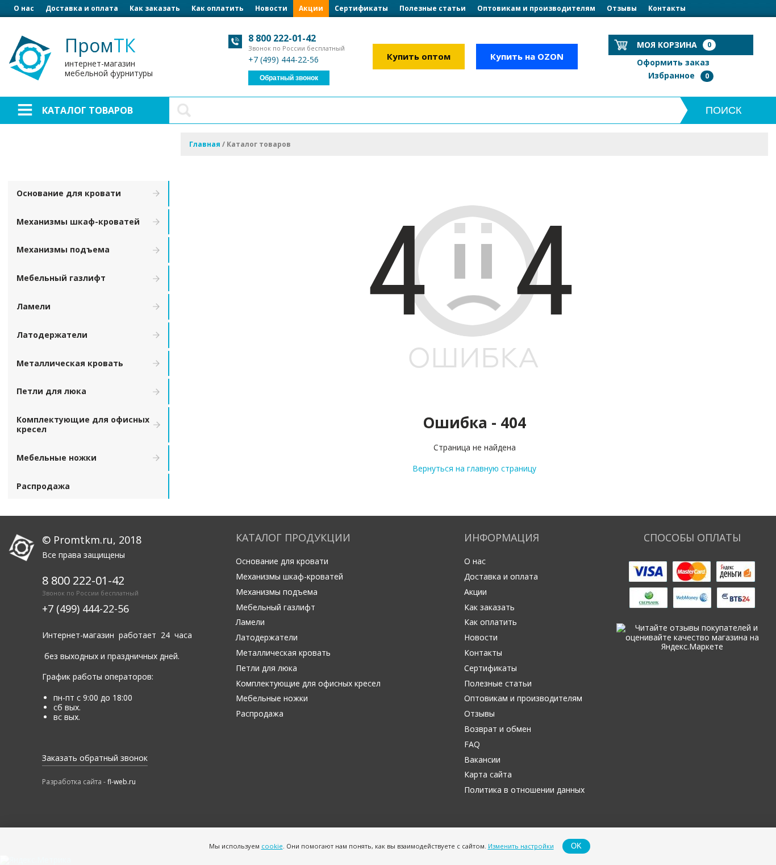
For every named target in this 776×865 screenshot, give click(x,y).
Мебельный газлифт (61, 277)
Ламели (33, 306)
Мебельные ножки (56, 457)
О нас (24, 8)
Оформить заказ (673, 62)
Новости (271, 8)
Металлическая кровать (69, 363)
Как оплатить (217, 8)
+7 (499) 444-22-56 (283, 59)
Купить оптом (418, 56)
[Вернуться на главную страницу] (474, 397)
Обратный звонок (289, 78)
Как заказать (155, 8)
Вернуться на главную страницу (474, 468)
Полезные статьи (432, 8)
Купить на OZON (527, 56)
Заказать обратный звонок (95, 757)
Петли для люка (51, 391)
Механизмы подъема (63, 249)
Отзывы (622, 8)
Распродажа (43, 486)
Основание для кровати (68, 193)
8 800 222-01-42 (282, 38)
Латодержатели (51, 334)
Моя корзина (674, 44)
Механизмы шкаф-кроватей (78, 221)
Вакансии (482, 759)
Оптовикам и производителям (536, 8)
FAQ (472, 744)
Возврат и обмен (497, 728)
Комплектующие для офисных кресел (82, 424)
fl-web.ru (121, 782)
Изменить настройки (521, 846)
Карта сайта (488, 774)
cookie (272, 846)
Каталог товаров (87, 110)
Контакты (667, 8)
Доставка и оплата (81, 8)
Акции (311, 8)
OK (576, 846)
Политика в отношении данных (524, 789)
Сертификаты (361, 8)
